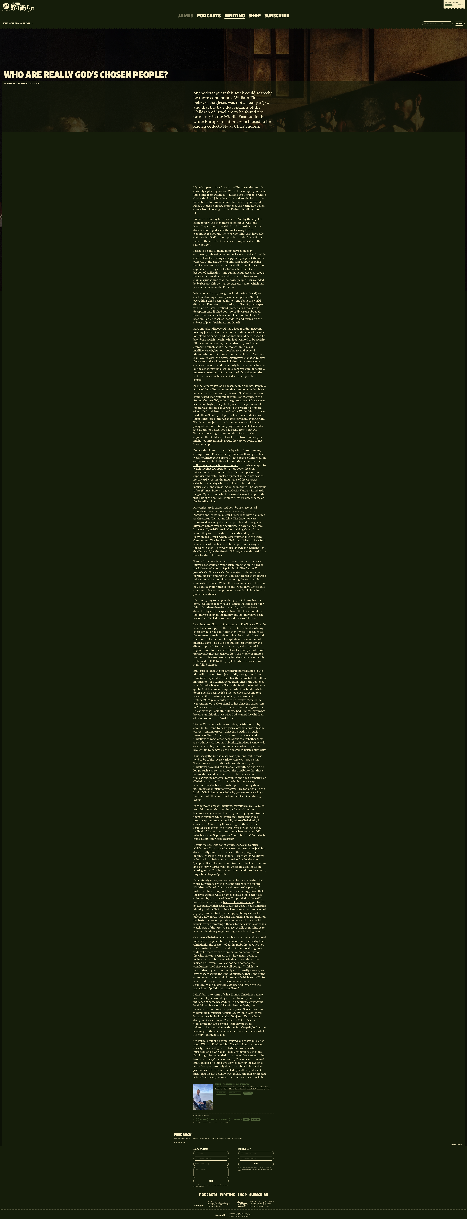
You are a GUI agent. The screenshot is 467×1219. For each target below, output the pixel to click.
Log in (214, 1138)
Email (246, 1119)
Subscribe (276, 16)
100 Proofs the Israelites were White (215, 465)
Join (256, 1164)
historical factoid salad (237, 902)
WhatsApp (225, 1119)
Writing (235, 16)
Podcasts (209, 16)
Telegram (236, 1119)
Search (459, 23)
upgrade (221, 1138)
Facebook (203, 1119)
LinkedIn (214, 1119)
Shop (254, 16)
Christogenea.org (214, 457)
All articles (221, 1093)
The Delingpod (235, 1093)
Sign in (448, 5)
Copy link (255, 1119)
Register (458, 5)
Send (211, 1181)
